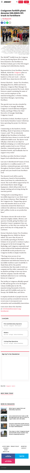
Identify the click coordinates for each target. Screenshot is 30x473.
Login (26, 2)
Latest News (6, 446)
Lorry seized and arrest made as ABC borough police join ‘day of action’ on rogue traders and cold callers (19, 417)
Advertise (24, 446)
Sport (6, 449)
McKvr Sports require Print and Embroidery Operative (17, 409)
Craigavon (17, 73)
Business (5, 448)
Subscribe (20, 2)
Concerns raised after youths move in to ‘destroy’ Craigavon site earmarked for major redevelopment (19, 425)
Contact (23, 448)
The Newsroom (6, 19)
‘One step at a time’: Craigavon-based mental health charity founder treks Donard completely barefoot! (19, 433)
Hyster (13, 386)
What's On (6, 451)
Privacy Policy (15, 446)
